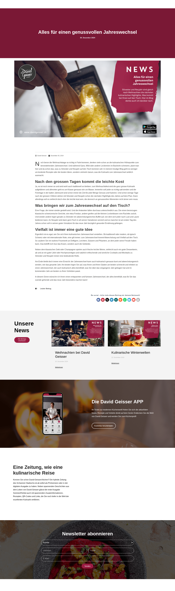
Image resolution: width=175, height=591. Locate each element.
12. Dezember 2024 (117, 357)
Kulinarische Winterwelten (130, 352)
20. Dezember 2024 (61, 361)
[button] (98, 300)
